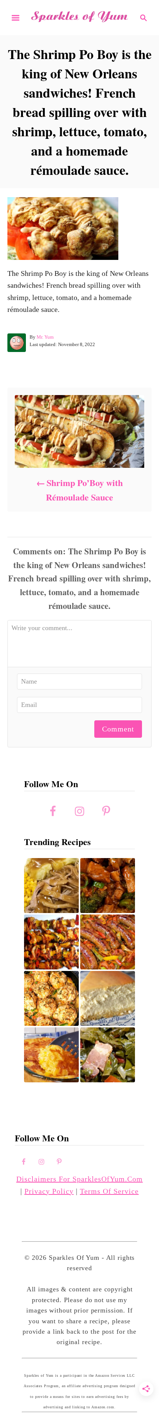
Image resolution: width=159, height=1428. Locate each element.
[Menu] (15, 17)
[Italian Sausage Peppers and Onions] (107, 941)
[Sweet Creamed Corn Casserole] (51, 1054)
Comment (118, 729)
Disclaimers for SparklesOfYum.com (79, 1179)
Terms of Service (109, 1191)
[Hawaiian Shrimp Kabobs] (51, 941)
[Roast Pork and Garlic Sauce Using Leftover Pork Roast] (107, 885)
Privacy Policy (49, 1191)
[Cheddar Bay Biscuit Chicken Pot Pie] (51, 998)
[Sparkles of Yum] (79, 17)
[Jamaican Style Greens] (107, 1054)
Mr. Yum (45, 337)
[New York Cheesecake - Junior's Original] (107, 998)
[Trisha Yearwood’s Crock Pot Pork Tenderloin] (51, 885)
